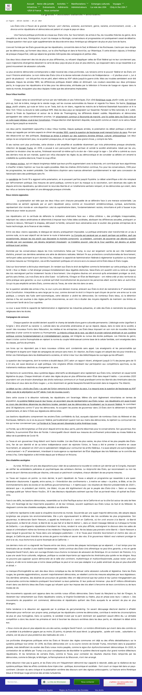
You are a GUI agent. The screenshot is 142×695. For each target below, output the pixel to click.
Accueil (30, 4)
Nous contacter (51, 10)
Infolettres (32, 7)
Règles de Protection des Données (74, 690)
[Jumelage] (8, 7)
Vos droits (99, 690)
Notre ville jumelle (45, 4)
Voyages (117, 4)
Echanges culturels (100, 4)
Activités (61, 4)
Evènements (49, 7)
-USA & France (34, 10)
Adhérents (63, 7)
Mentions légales (46, 690)
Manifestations (78, 4)
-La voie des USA (98, 7)
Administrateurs (79, 7)
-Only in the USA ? (118, 7)
